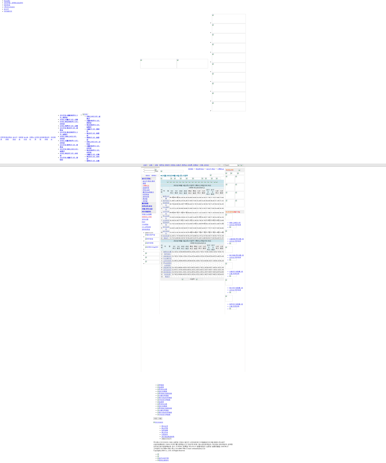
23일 (156, 165)
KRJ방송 (7, 5)
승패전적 (146, 188)
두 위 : (93, 154)
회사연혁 (164, 428)
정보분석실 (200, 169)
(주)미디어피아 (9, 7)
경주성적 (146, 196)
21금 (145, 165)
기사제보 (145, 224)
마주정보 (146, 194)
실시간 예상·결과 (149, 181)
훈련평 (145, 199)
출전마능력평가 (148, 192)
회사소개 (164, 426)
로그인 (6, 9)
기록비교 (220, 169)
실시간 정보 (210, 169)
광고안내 (164, 432)
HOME (190, 169)
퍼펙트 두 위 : (69, 119)
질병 (144, 183)
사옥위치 (164, 434)
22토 (150, 165)
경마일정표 (146, 229)
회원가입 (148, 175)
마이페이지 (8, 11)
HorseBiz (7, 1)
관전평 (145, 201)
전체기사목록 (147, 214)
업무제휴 (164, 430)
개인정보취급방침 (167, 436)
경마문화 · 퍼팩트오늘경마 (13, 3)
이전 (155, 418)
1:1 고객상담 (146, 227)
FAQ (143, 222)
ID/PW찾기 (154, 175)
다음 (160, 418)
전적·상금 (146, 190)
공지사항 (145, 219)
